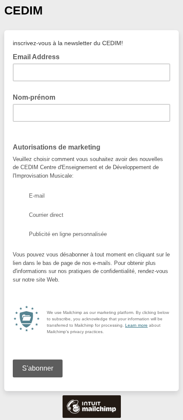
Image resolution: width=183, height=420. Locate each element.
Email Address (39, 56)
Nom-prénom (34, 97)
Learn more (136, 325)
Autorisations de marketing (56, 147)
